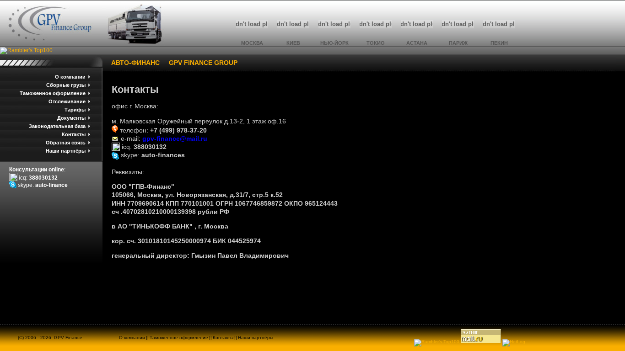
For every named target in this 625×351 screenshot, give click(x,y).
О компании (70, 77)
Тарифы (75, 109)
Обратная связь (66, 142)
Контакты (74, 134)
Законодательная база (57, 126)
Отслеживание (67, 101)
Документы (71, 118)
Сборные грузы (66, 85)
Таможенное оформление (53, 93)
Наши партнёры (66, 151)
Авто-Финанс (135, 62)
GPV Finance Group (203, 62)
